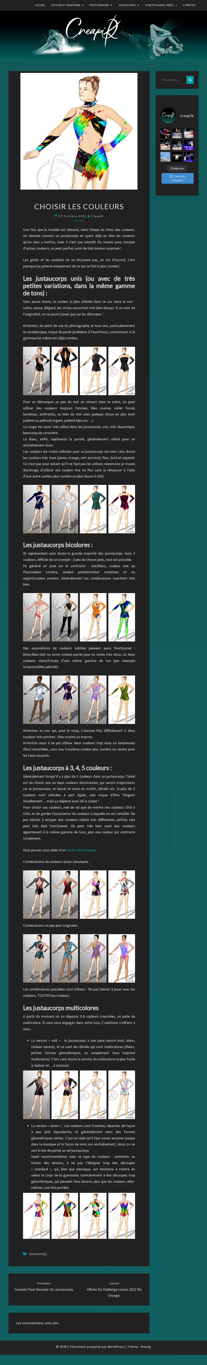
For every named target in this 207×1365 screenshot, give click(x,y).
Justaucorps (127, 5)
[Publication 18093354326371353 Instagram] (189, 157)
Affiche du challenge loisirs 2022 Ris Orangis (114, 1290)
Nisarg (146, 1347)
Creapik (97, 216)
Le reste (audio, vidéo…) (161, 5)
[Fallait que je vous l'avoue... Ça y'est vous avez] (177, 157)
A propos (189, 5)
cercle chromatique (81, 850)
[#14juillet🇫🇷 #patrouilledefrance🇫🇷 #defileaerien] (165, 157)
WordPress (116, 1347)
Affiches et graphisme (65, 5)
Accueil (40, 5)
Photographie (99, 5)
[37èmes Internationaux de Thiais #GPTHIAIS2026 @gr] (165, 133)
